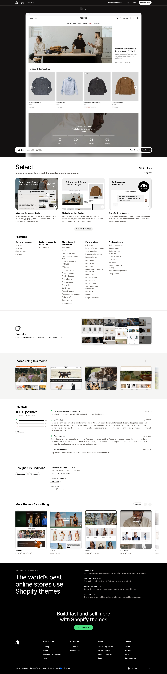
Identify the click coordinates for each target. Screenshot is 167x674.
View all (138, 504)
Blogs (100, 658)
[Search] (128, 2)
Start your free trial (84, 627)
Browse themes (114, 3)
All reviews (21, 432)
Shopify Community (105, 654)
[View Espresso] (92, 330)
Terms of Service (21, 668)
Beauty (45, 650)
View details (54, 473)
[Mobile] (85, 8)
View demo (134, 150)
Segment (148, 173)
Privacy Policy (35, 668)
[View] (31, 378)
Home (45, 658)
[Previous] (145, 361)
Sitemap (67, 668)
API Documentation (105, 650)
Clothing (46, 647)
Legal (127, 654)
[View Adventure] (128, 330)
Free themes (75, 650)
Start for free (145, 3)
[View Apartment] (116, 330)
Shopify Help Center (105, 647)
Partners (128, 650)
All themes (34, 474)
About (127, 647)
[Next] (150, 361)
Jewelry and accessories (52, 654)
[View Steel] (104, 330)
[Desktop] (81, 8)
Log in (134, 3)
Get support (21, 474)
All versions (65, 473)
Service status (130, 658)
